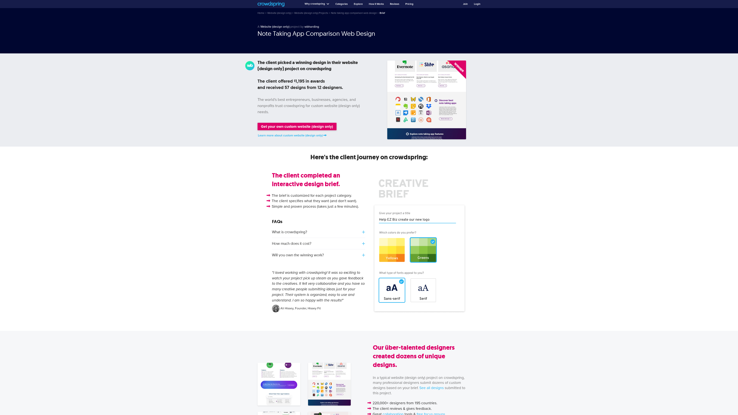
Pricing (409, 4)
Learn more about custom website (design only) (290, 135)
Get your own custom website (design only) (297, 126)
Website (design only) (274, 27)
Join (465, 4)
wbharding (311, 27)
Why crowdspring (315, 3)
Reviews (394, 4)
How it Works (376, 4)
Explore (358, 4)
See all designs (431, 388)
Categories (341, 4)
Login (477, 4)
